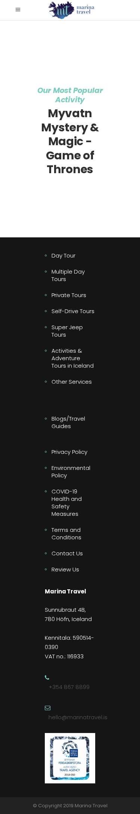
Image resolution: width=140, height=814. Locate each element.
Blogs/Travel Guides (68, 422)
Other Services (72, 382)
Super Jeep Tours (67, 331)
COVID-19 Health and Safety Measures (67, 502)
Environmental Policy (71, 471)
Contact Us (67, 553)
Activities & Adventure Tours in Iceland (73, 358)
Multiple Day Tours (68, 275)
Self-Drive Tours (73, 311)
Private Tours (69, 295)
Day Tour (63, 255)
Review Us (65, 569)
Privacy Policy (69, 452)
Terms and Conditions (66, 533)
